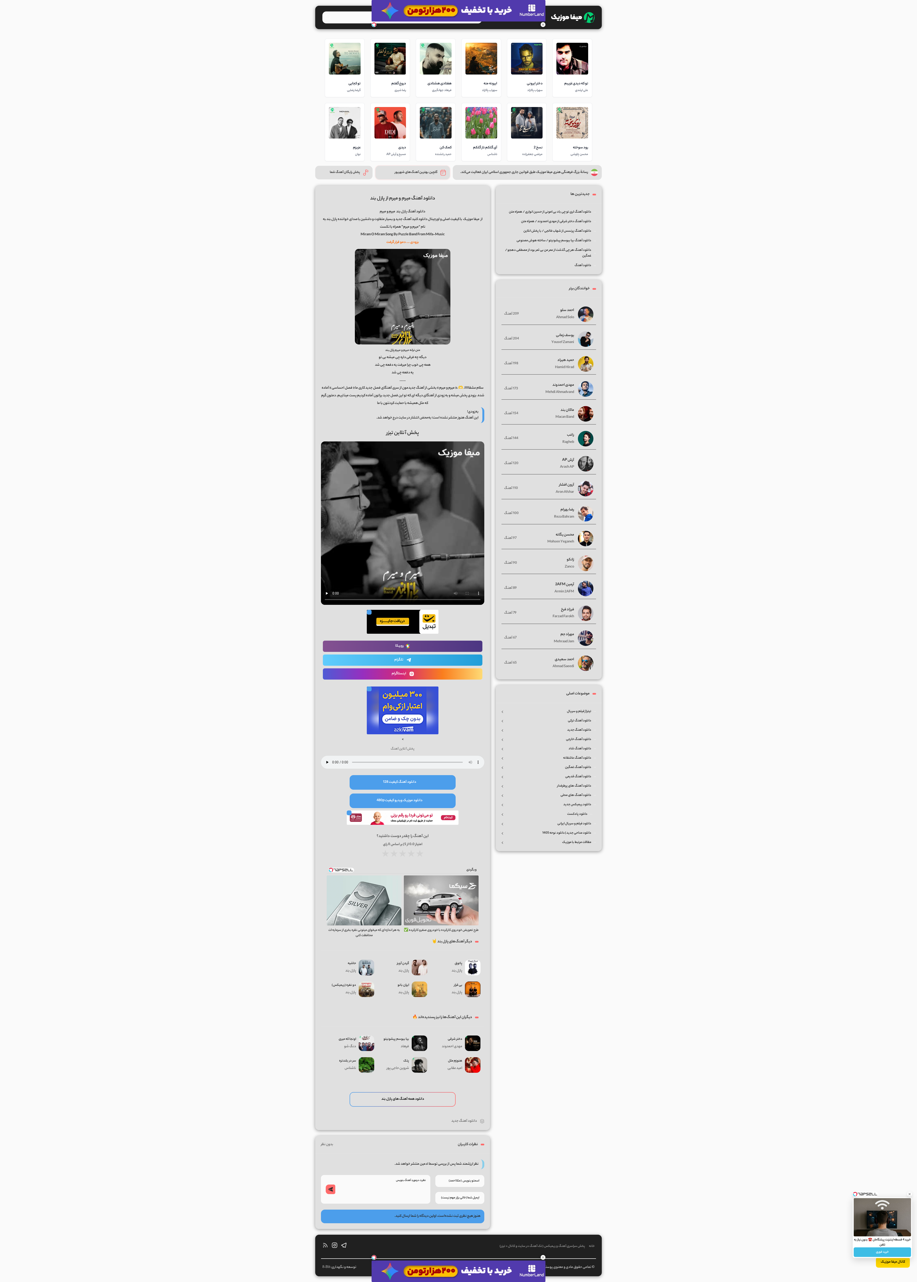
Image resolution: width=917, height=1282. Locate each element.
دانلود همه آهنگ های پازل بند (402, 1099)
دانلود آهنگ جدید (464, 1121)
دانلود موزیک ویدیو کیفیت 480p (399, 801)
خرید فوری (882, 1252)
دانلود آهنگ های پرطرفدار (574, 786)
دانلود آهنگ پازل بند (410, 212)
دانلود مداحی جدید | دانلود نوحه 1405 (566, 833)
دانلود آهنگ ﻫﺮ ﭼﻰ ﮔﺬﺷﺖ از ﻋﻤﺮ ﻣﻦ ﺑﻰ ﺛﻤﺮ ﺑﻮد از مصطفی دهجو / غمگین (548, 253)
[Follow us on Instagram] (334, 1246)
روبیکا (399, 646)
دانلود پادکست (577, 814)
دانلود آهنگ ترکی (579, 721)
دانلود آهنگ (583, 265)
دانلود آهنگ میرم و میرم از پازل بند (402, 199)
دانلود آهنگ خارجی (578, 739)
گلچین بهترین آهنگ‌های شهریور (416, 172)
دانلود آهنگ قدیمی (578, 776)
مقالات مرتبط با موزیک (576, 842)
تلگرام (398, 660)
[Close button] (909, 1194)
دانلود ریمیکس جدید (577, 804)
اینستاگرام (399, 674)
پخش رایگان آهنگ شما (345, 172)
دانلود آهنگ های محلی (575, 795)
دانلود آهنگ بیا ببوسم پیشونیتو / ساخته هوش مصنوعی (554, 240)
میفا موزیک (471, 219)
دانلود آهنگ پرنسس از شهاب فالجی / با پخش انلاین (557, 231)
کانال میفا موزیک (893, 1262)
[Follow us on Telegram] (344, 1246)
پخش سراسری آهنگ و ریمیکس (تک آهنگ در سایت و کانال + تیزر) (542, 1246)
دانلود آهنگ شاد (580, 748)
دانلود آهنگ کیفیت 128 (399, 782)
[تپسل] (374, 24)
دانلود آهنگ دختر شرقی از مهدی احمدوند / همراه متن (556, 221)
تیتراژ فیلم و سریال (579, 711)
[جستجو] (328, 17)
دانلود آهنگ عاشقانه (577, 758)
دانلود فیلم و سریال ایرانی (574, 823)
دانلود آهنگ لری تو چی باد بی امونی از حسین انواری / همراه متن (550, 212)
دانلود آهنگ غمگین (578, 767)
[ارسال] (330, 1189)
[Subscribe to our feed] (325, 1246)
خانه (592, 1246)
